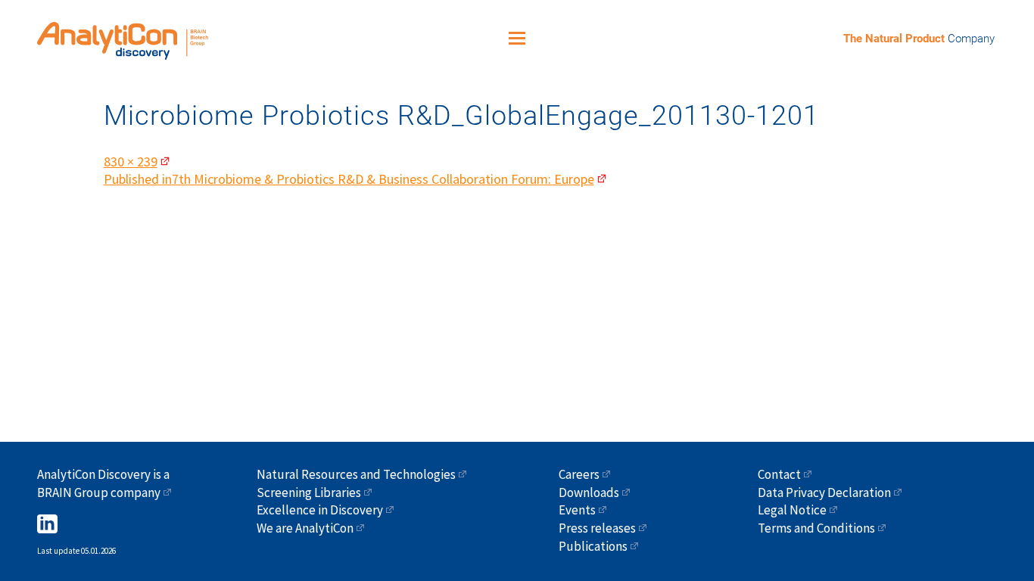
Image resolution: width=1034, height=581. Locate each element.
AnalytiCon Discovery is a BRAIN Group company (103, 483)
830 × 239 (130, 161)
